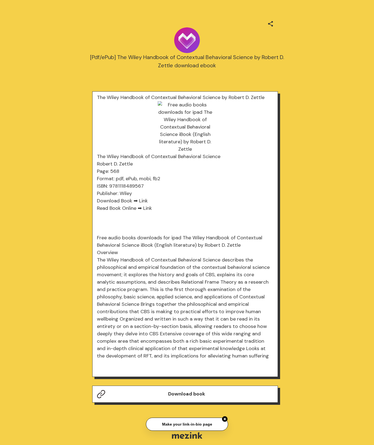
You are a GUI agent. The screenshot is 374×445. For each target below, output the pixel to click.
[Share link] (270, 23)
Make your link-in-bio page (187, 423)
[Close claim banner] (225, 418)
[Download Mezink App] (187, 435)
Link (143, 200)
